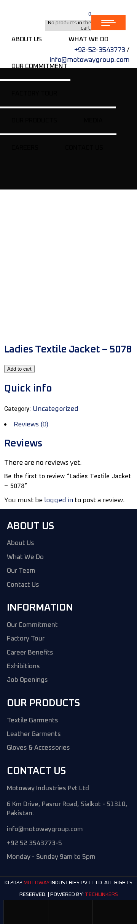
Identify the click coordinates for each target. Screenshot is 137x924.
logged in (58, 500)
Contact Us (23, 585)
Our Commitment (32, 625)
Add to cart (19, 369)
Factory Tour (26, 639)
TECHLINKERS (101, 894)
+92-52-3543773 (99, 50)
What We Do (25, 557)
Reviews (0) (31, 424)
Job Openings (27, 680)
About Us (20, 543)
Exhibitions (23, 666)
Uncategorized (55, 409)
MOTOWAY (36, 883)
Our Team (21, 571)
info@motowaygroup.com (89, 59)
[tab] (68, 424)
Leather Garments (34, 734)
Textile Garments (32, 720)
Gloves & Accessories (38, 748)
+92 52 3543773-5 (34, 843)
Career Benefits (30, 653)
